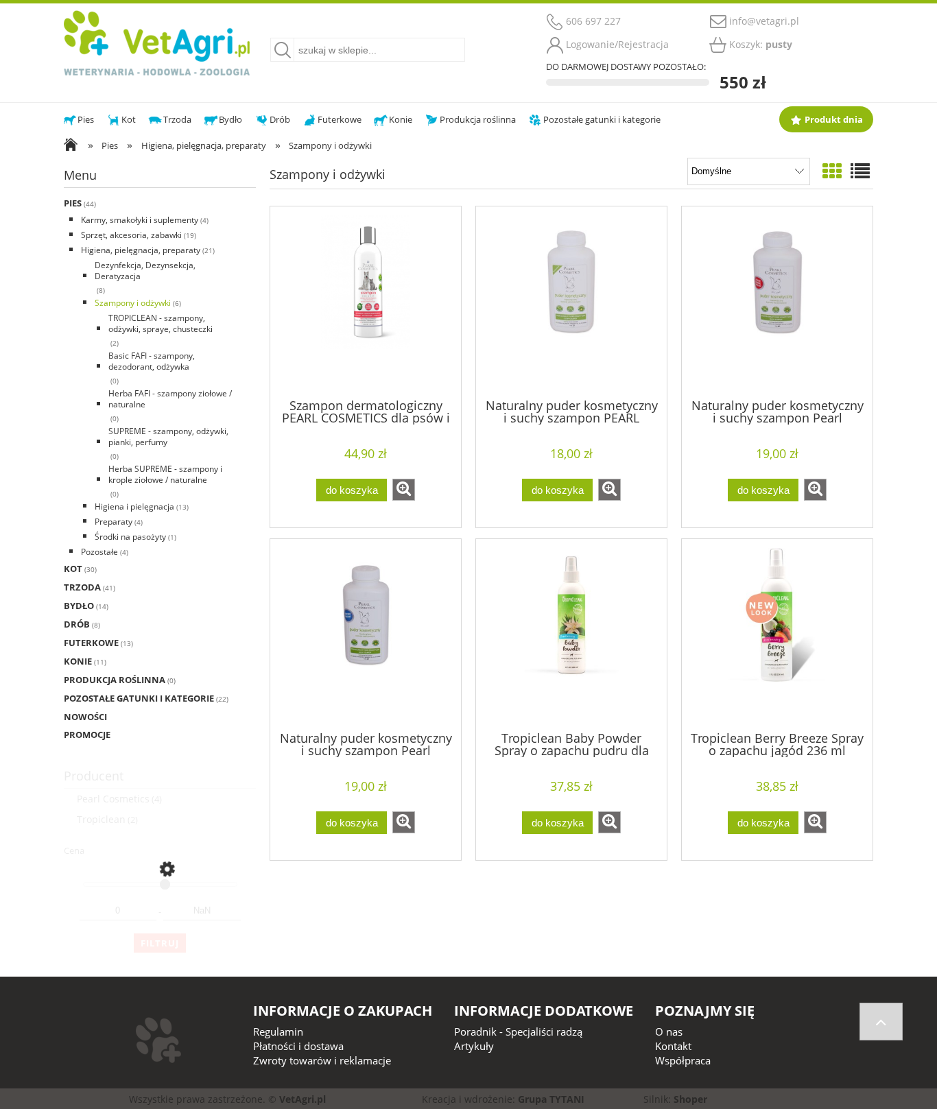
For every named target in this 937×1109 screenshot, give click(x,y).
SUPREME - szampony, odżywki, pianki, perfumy (168, 436)
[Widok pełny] (860, 171)
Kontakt (673, 1046)
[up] (881, 1021)
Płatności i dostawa (298, 1046)
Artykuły (474, 1046)
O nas (669, 1031)
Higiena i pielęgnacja (134, 506)
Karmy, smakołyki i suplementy (139, 220)
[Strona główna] (157, 41)
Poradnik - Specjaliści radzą (518, 1031)
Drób (77, 624)
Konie (78, 661)
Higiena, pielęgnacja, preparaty (140, 250)
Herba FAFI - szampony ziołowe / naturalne (170, 398)
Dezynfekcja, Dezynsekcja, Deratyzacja (145, 270)
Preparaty (113, 521)
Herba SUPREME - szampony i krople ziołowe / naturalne (165, 474)
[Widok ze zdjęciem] (832, 171)
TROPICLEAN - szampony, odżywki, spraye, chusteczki (160, 323)
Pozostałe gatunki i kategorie (139, 698)
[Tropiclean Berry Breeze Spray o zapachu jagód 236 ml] (777, 633)
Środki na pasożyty (130, 536)
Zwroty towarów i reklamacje (322, 1060)
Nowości (85, 717)
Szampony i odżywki (133, 303)
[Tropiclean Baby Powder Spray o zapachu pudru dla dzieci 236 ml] (571, 633)
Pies (73, 203)
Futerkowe (91, 642)
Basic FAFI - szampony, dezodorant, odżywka (151, 361)
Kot (73, 568)
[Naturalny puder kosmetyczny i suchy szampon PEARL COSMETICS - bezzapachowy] (571, 301)
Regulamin (278, 1031)
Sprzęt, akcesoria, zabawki (131, 235)
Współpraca (683, 1060)
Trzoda (82, 587)
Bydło (79, 605)
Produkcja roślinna (114, 679)
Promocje (87, 734)
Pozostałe (99, 552)
